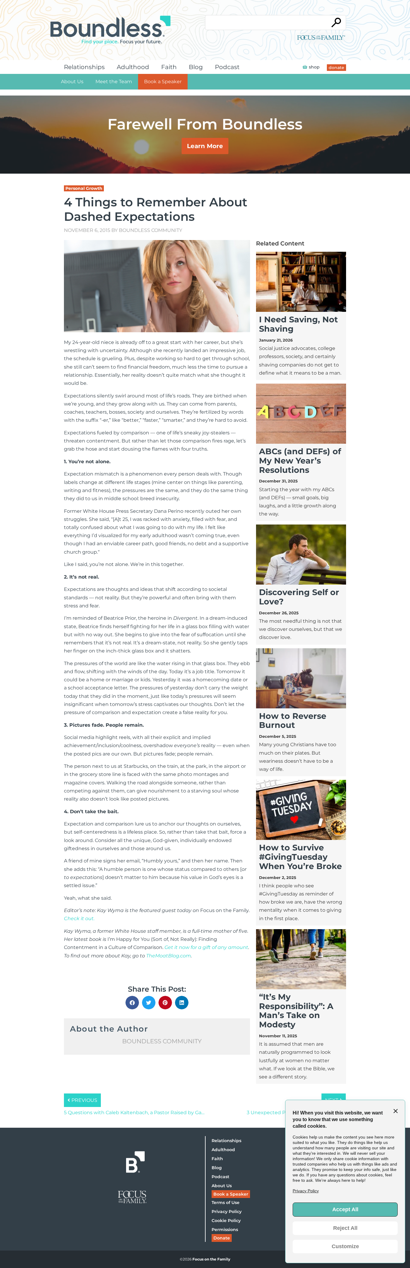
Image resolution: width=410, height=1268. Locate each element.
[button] (132, 1002)
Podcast (227, 67)
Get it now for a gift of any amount (206, 947)
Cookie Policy (226, 1220)
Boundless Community (150, 230)
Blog (196, 67)
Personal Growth (83, 188)
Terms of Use (226, 1202)
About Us (72, 81)
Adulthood (133, 67)
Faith (169, 67)
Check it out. (79, 918)
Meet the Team (113, 81)
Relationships (84, 67)
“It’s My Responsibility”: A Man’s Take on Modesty (296, 1010)
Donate (221, 1238)
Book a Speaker (163, 81)
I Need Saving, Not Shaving (298, 324)
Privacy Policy (227, 1211)
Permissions (225, 1229)
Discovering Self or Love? (299, 597)
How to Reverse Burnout (292, 720)
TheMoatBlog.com (168, 956)
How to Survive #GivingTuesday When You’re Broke (300, 857)
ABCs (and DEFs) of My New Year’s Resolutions (300, 460)
